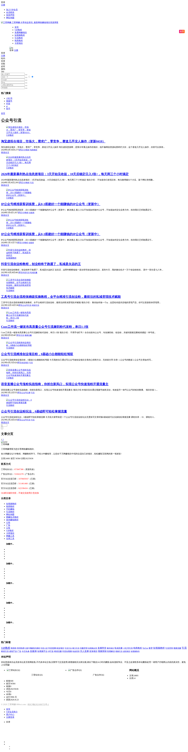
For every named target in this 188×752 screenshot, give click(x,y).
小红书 (9, 98)
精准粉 (13, 648)
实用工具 (10, 538)
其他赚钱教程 (12, 520)
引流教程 (19, 38)
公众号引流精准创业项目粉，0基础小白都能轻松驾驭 (37, 354)
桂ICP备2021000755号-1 (38, 704)
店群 (27, 648)
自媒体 (31, 213)
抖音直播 (52, 648)
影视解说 (111, 651)
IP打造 (51, 651)
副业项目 (60, 648)
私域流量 (33, 273)
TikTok (145, 648)
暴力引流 (75, 648)
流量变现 (84, 648)
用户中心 (10, 714)
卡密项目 (19, 43)
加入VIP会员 (12, 10)
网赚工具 (10, 536)
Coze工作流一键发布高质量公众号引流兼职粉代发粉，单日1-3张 (44, 326)
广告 (8, 525)
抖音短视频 (67, 651)
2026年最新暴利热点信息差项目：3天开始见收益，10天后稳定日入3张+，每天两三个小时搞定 (65, 174)
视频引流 (119, 651)
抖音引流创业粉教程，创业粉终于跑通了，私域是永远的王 (41, 264)
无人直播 (84, 651)
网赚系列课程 (34, 648)
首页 (17, 27)
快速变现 (76, 651)
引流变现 (169, 648)
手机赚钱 (10, 509)
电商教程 (19, 40)
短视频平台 (42, 651)
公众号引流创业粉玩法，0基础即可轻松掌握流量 (34, 411)
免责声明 (10, 15)
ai (7, 106)
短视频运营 (92, 648)
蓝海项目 (93, 651)
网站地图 (10, 18)
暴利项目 (110, 648)
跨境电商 (21, 648)
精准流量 (58, 651)
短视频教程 (20, 35)
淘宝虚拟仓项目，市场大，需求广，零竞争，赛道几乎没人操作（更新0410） (53, 141)
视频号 (9, 101)
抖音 (8, 104)
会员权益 (10, 12)
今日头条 (25, 651)
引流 (32, 183)
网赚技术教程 (12, 517)
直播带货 (102, 648)
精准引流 (35, 305)
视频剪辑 (102, 651)
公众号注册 (25, 393)
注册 (3, 5)
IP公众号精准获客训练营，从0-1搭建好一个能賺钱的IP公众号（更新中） (50, 204)
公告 (8, 522)
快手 (8, 109)
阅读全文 (5, 152)
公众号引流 (27, 305)
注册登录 (10, 717)
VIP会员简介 (12, 712)
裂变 (151, 648)
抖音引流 (26, 273)
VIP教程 (18, 30)
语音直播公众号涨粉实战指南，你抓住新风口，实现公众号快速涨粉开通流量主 (54, 384)
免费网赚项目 (21, 32)
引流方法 (68, 648)
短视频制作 (135, 651)
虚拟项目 (126, 651)
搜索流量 (28, 335)
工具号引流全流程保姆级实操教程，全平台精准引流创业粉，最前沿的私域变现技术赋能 (61, 296)
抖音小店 (44, 648)
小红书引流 (128, 648)
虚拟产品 (13, 651)
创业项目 (25, 363)
